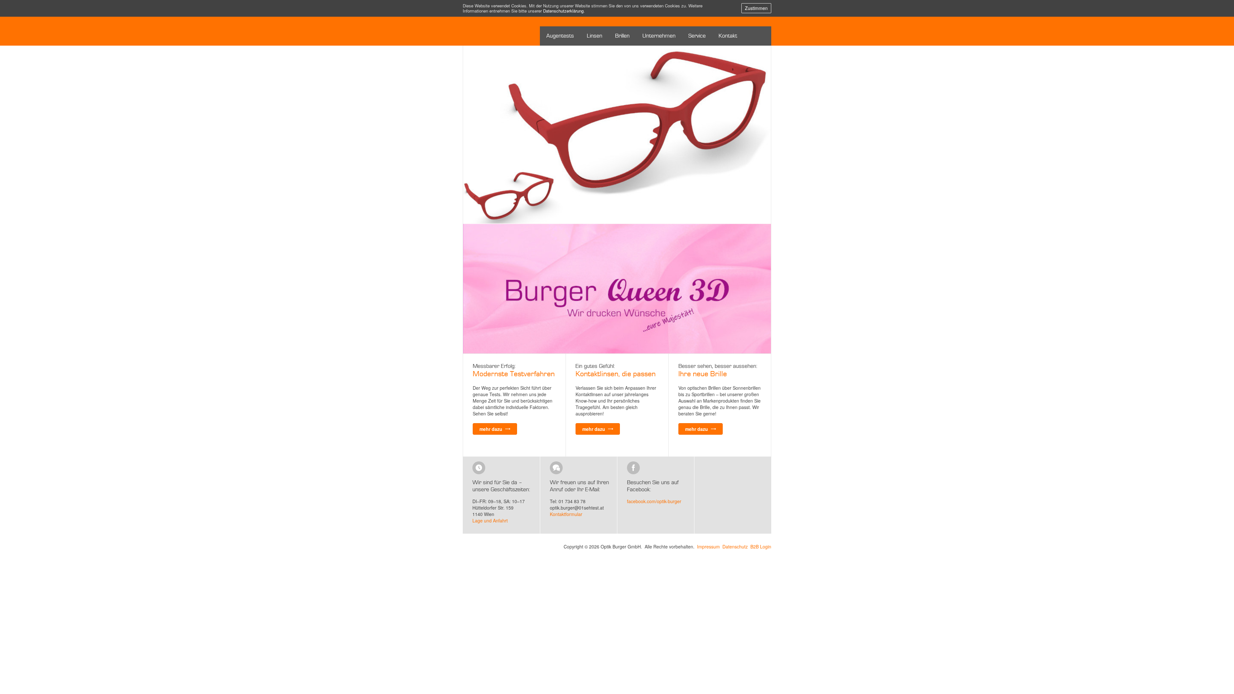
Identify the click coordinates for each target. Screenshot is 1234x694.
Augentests (560, 36)
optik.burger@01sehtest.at (577, 507)
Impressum (708, 546)
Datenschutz (735, 546)
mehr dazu (491, 429)
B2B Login (760, 546)
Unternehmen (658, 36)
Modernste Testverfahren (514, 374)
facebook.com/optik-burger (654, 501)
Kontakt (728, 36)
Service (697, 36)
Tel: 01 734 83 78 (568, 501)
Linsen (594, 36)
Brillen (622, 36)
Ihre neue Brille (702, 374)
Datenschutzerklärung (563, 11)
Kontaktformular (566, 514)
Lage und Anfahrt (490, 520)
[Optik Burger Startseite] (486, 31)
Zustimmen (756, 8)
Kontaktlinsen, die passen (616, 374)
